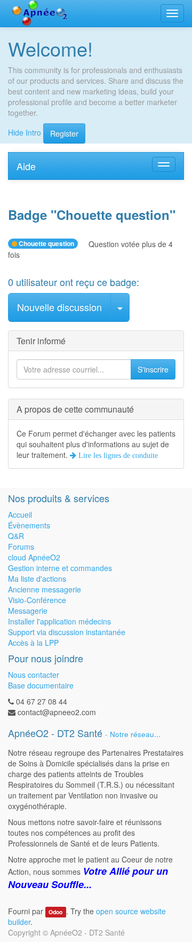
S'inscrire (153, 369)
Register (64, 133)
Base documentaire (41, 685)
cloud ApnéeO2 (34, 557)
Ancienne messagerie (44, 589)
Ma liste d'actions (37, 578)
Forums (21, 546)
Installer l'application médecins (59, 621)
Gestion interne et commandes (60, 568)
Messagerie (27, 610)
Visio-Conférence (37, 600)
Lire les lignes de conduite (117, 455)
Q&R (16, 536)
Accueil (20, 514)
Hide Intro (24, 131)
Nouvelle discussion (59, 307)
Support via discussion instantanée (66, 632)
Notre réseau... (135, 734)
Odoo (55, 912)
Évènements (29, 525)
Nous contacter (33, 674)
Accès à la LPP (33, 642)
